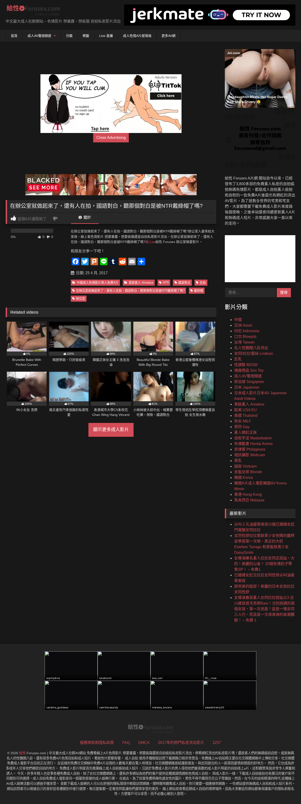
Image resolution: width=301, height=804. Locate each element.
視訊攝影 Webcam (249, 455)
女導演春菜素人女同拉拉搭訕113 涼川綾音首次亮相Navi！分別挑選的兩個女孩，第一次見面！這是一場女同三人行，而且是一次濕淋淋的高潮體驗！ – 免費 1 (264, 609)
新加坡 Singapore (249, 382)
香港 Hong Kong (248, 494)
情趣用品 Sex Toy (249, 370)
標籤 (86, 36)
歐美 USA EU (245, 410)
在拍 (203, 282)
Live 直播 (106, 36)
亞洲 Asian (243, 325)
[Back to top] (286, 790)
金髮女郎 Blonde (248, 472)
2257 (217, 743)
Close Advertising (111, 138)
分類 (69, 36)
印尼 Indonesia (246, 331)
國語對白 (184, 282)
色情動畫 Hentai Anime (253, 444)
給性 (22, 753)
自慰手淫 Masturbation (253, 438)
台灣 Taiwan (244, 342)
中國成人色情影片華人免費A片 (98, 282)
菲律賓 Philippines (249, 449)
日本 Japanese (246, 387)
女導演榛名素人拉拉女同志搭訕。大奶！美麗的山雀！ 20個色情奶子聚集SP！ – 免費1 (264, 563)
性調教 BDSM (245, 365)
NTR (166, 282)
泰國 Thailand (245, 416)
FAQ (126, 743)
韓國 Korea (243, 478)
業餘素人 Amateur (141, 282)
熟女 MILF (242, 421)
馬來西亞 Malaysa (249, 500)
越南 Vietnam (245, 466)
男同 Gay (242, 427)
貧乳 (238, 461)
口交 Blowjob (245, 337)
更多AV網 (168, 36)
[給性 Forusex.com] (33, 11)
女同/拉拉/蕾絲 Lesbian (253, 353)
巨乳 (238, 359)
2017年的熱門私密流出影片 (181, 743)
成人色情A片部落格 (137, 36)
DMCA (144, 743)
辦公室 (80, 298)
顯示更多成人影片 (111, 429)
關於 (87, 217)
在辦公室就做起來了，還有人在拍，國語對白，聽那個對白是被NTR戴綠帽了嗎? (130, 290)
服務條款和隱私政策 (97, 743)
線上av (150, 242)
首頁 (14, 36)
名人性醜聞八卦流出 (251, 348)
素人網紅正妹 (245, 432)
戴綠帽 (198, 290)
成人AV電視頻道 (39, 36)
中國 (238, 320)
